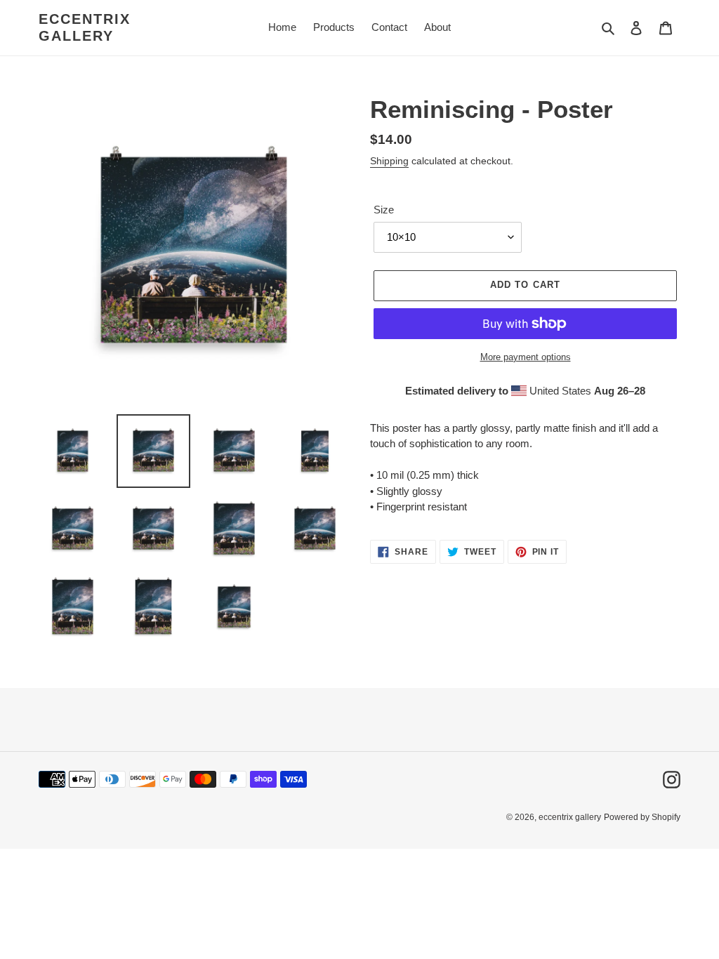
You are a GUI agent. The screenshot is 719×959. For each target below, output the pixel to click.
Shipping (389, 160)
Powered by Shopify (642, 817)
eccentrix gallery (85, 27)
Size (384, 210)
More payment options (525, 357)
